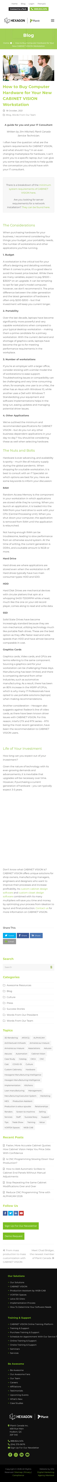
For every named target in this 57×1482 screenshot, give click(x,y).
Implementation (12, 1085)
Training (31, 1122)
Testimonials (16, 1390)
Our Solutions (17, 1282)
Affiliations (15, 1386)
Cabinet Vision (38, 1053)
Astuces (47, 1048)
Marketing (45, 1096)
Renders (8, 1112)
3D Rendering (11, 1038)
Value (42, 1122)
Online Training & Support (23, 1340)
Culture (11, 997)
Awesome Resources (19, 985)
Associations (34, 1048)
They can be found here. (36, 207)
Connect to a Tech (18, 9)
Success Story (31, 1117)
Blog (8, 115)
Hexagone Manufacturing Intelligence (23, 1075)
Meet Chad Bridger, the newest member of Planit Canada (42, 1254)
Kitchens (28, 1085)
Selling (42, 1112)
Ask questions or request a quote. (27, 841)
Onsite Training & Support (23, 1345)
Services (8, 1117)
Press (10, 1003)
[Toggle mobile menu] (52, 20)
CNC (42, 1059)
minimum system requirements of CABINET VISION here (30, 189)
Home (6, 43)
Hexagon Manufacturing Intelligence (22, 1080)
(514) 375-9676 (18, 1444)
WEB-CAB (28, 1127)
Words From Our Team (24, 115)
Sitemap (18, 1472)
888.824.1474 (40, 9)
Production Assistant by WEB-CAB (28, 1290)
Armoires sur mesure (39, 1043)
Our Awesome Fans (20, 1374)
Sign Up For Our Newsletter (21, 1226)
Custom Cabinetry (13, 1069)
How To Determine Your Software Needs (30, 1307)
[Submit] (51, 967)
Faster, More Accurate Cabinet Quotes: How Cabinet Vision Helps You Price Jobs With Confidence (27, 1149)
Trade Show (17, 1122)
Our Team (15, 1378)
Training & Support (19, 1328)
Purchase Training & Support (24, 1332)
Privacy (27, 1472)
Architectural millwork (15, 1043)
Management (35, 1090)
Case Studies (16, 1403)
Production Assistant (22, 1101)
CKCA (33, 1059)
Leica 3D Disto (17, 1299)
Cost (7, 1064)
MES (7, 1101)
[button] (9, 935)
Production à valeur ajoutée (18, 1106)
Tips (6, 1122)
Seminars (15, 1349)
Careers (14, 1382)
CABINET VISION (18, 1286)
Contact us (42, 908)
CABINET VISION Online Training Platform (31, 1324)
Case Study (10, 1059)
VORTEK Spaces (12, 1127)
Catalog (22, 1059)
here (35, 832)
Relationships (41, 1106)
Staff (18, 1117)
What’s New (16, 1399)
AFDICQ (25, 1038)
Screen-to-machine (25, 1112)
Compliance (18, 1475)
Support (45, 1117)
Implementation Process (22, 1303)
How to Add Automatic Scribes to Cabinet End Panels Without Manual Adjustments (24, 1173)
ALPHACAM (39, 1038)
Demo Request (14, 1236)
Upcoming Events (19, 1395)
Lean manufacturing (14, 1090)
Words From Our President (22, 1014)
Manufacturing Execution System (20, 1096)
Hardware (30, 1069)
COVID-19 (17, 1064)
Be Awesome (17, 1370)
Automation (21, 1053)
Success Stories (16, 1008)
